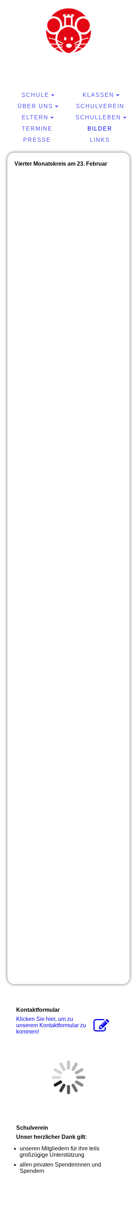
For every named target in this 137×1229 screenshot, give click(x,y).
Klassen (98, 95)
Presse (37, 140)
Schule (35, 95)
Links (100, 140)
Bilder (99, 129)
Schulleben (98, 117)
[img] (68, 30)
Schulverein (100, 106)
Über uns (35, 106)
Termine (37, 129)
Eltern (35, 117)
